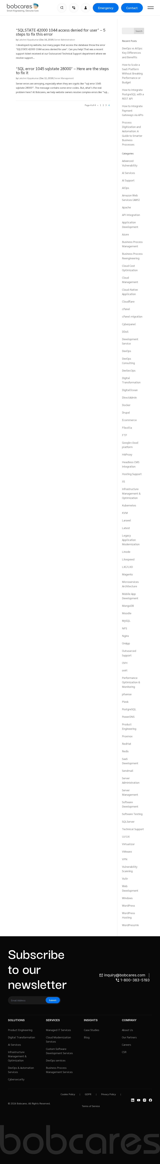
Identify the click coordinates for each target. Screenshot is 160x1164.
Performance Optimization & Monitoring (131, 682)
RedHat (126, 743)
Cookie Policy (68, 1094)
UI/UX (126, 836)
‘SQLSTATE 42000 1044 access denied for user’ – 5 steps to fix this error (60, 32)
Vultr (125, 878)
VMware (127, 851)
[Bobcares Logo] (27, 7)
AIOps (125, 187)
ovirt (125, 670)
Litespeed (128, 559)
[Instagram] (144, 1100)
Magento (127, 574)
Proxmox (127, 736)
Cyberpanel (129, 324)
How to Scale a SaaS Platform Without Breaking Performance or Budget (132, 73)
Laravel (126, 520)
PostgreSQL (129, 709)
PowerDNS (128, 716)
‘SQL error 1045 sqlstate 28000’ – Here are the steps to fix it (62, 70)
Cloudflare (128, 301)
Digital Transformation (21, 1037)
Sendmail (127, 770)
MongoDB (128, 605)
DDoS (125, 331)
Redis (125, 751)
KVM (125, 512)
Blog (87, 1037)
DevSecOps (128, 370)
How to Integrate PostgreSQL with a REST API (133, 94)
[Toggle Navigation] (151, 8)
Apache (126, 207)
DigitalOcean (130, 390)
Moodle (126, 613)
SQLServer (128, 821)
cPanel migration (132, 316)
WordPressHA (130, 925)
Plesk (125, 701)
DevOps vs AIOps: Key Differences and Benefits (132, 52)
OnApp (126, 643)
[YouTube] (138, 1100)
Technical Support (133, 829)
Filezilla (127, 427)
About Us (127, 1030)
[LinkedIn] (132, 1100)
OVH (125, 662)
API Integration (131, 215)
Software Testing (132, 814)
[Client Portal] (85, 7)
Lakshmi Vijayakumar (29, 39)
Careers (126, 1044)
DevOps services (55, 1060)
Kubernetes (129, 505)
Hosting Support (132, 474)
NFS (124, 628)
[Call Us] (73, 7)
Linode (126, 551)
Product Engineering (20, 1030)
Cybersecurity (16, 1079)
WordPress (128, 905)
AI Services (128, 173)
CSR (124, 1052)
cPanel (126, 309)
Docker (126, 405)
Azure (125, 234)
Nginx (125, 635)
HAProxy (127, 454)
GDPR (88, 1094)
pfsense (127, 694)
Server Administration (64, 39)
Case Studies (91, 1030)
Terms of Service (91, 1106)
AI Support (128, 180)
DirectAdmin (129, 397)
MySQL (126, 620)
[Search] (62, 7)
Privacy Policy (108, 1094)
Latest (126, 528)
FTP (124, 435)
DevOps (126, 351)
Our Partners (129, 1037)
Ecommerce (129, 420)
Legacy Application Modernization (131, 540)
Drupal (126, 412)
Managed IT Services (58, 1030)
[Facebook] (150, 1100)
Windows (127, 898)
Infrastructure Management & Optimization (131, 493)
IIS (123, 481)
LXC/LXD (127, 566)
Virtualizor (128, 844)
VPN (124, 859)
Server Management (64, 78)
